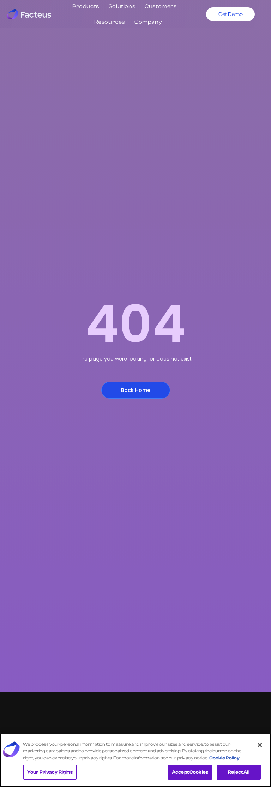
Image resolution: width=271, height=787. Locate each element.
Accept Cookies (190, 772)
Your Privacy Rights (50, 772)
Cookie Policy (224, 758)
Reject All (238, 772)
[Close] (259, 745)
